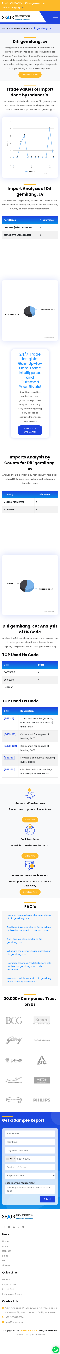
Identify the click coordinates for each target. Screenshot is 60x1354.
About (5, 1246)
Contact (6, 1251)
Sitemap (6, 1265)
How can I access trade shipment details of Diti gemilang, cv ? (29, 916)
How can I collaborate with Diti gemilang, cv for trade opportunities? (29, 980)
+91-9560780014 (15, 1317)
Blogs (5, 1255)
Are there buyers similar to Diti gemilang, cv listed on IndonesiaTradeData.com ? (29, 928)
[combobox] (10, 1159)
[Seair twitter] (23, 1227)
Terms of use (21, 1334)
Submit (47, 1199)
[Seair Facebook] (4, 1227)
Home (5, 1241)
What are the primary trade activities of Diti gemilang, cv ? (29, 952)
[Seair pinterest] (18, 1227)
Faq (4, 1260)
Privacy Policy (38, 1334)
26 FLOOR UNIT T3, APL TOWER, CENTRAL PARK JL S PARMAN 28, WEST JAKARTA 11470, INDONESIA (31, 1310)
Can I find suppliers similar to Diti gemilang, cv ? (24, 940)
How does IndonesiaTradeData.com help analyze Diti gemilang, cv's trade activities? (29, 966)
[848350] (9, 757)
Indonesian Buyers (12, 1294)
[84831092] (10, 746)
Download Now (30, 892)
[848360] (9, 769)
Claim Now (30, 856)
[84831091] (10, 734)
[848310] (9, 718)
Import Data (9, 1284)
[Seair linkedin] (14, 1227)
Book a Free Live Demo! (30, 430)
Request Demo (30, 74)
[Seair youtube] (9, 1227)
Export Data (8, 1289)
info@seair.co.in (14, 1322)
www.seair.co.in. (29, 1330)
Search (6, 1279)
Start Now (30, 819)
